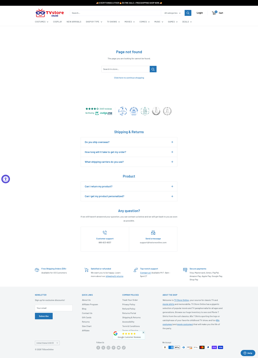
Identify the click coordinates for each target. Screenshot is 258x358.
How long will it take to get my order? (105, 151)
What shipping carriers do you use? (104, 161)
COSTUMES (40, 21)
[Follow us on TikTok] (124, 348)
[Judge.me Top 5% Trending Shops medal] (167, 111)
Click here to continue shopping (129, 77)
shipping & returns (114, 276)
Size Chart (87, 326)
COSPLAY (57, 21)
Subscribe (44, 316)
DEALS (185, 21)
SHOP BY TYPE (92, 21)
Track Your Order (130, 300)
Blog (84, 308)
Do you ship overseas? (97, 142)
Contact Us (87, 313)
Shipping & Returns (131, 317)
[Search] (188, 13)
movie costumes (185, 324)
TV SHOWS (112, 21)
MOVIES (128, 21)
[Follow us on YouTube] (119, 348)
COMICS (143, 21)
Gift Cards (86, 317)
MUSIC (157, 21)
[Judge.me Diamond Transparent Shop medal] (122, 111)
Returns (86, 321)
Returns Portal (129, 313)
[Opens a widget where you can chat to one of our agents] (248, 353)
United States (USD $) (45, 343)
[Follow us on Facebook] (98, 348)
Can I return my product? (98, 186)
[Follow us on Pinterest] (113, 348)
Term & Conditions (131, 326)
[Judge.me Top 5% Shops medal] (156, 111)
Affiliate (85, 330)
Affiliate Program (90, 304)
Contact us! (145, 272)
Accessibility (128, 321)
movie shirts (168, 304)
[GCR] (115, 333)
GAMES (171, 21)
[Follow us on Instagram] (108, 348)
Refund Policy (128, 308)
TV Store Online (181, 300)
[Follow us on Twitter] (103, 348)
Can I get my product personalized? (104, 196)
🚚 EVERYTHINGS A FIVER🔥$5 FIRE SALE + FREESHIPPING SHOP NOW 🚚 (129, 3)
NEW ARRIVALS (74, 21)
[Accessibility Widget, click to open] (5, 179)
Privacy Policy (128, 304)
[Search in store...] (153, 69)
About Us (86, 300)
